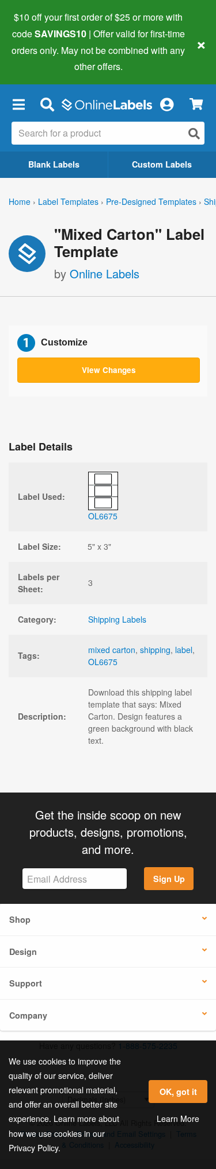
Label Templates (68, 201)
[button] (18, 104)
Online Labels (104, 273)
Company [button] (28, 1015)
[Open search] (194, 133)
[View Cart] (196, 104)
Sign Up (169, 878)
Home (20, 201)
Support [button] (25, 983)
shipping (155, 649)
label (183, 649)
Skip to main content (42, 58)
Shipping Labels (117, 619)
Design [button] (23, 951)
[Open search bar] (47, 104)
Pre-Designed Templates (151, 201)
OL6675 (103, 661)
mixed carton (111, 649)
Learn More (178, 1118)
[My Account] (166, 104)
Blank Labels (53, 164)
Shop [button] (20, 919)
